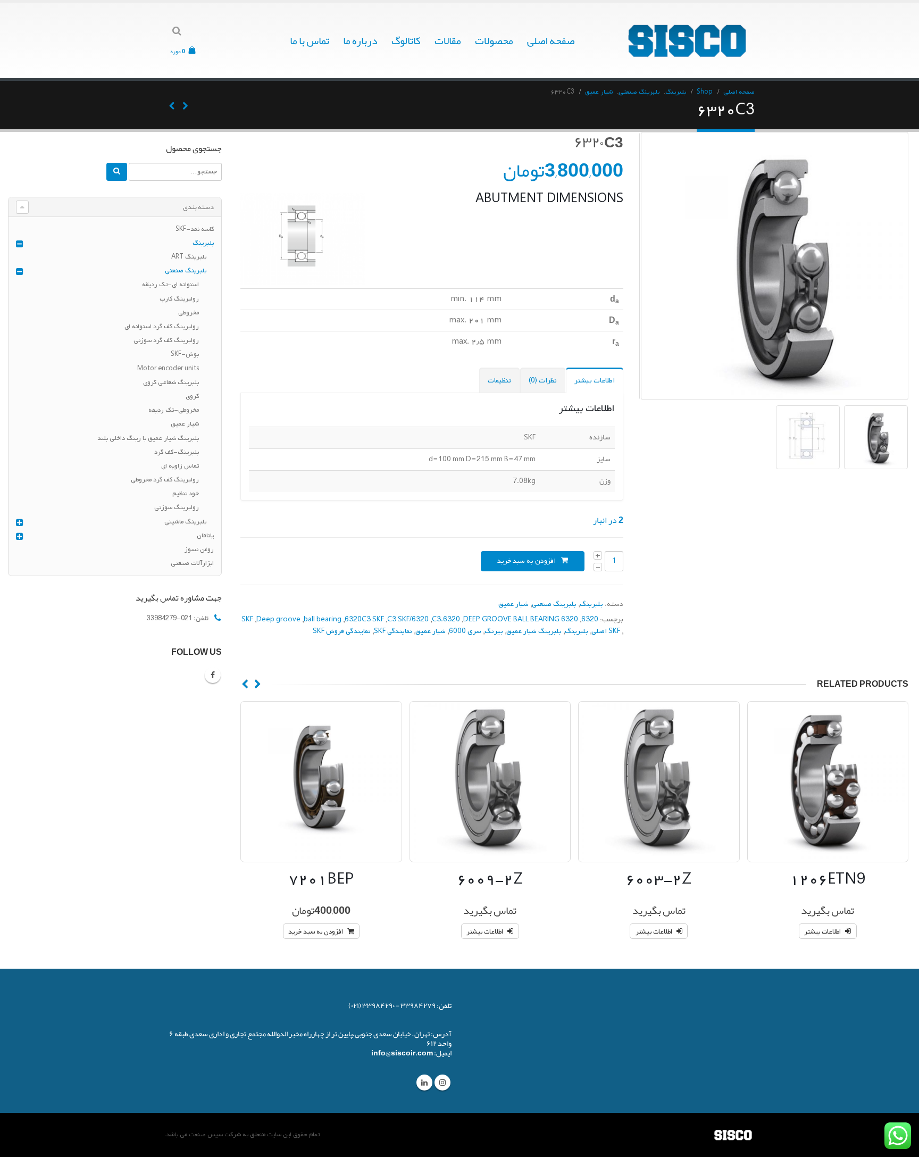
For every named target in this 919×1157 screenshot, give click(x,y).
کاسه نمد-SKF (195, 229)
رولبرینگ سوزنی (176, 507)
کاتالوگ (406, 40)
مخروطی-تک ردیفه (173, 410)
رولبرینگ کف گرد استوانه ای (161, 326)
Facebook (213, 675)
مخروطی (188, 312)
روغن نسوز (199, 549)
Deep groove (278, 619)
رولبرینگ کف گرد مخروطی (165, 480)
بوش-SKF (185, 354)
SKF (247, 619)
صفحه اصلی (550, 40)
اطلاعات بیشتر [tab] (594, 380)
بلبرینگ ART (188, 257)
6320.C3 (446, 619)
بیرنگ (493, 631)
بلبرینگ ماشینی (185, 522)
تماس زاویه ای (180, 466)
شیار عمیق (513, 604)
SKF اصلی (605, 631)
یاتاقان (205, 535)
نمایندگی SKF (393, 631)
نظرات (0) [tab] (543, 380)
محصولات (494, 40)
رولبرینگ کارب (179, 299)
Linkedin (424, 1083)
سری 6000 (465, 631)
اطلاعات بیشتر (822, 932)
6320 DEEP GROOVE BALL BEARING (520, 619)
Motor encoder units (168, 368)
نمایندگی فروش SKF (342, 631)
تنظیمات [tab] (499, 380)
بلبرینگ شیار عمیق (534, 631)
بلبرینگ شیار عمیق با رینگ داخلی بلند (148, 438)
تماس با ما (309, 40)
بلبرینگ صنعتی (554, 604)
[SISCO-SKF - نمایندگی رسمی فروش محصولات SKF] (688, 40)
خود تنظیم (185, 493)
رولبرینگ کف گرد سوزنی (166, 340)
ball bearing (322, 619)
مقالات (448, 40)
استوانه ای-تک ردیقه (170, 284)
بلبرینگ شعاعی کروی (171, 382)
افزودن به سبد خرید (526, 561)
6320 (589, 619)
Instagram (442, 1083)
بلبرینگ (591, 604)
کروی (192, 396)
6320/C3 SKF (408, 619)
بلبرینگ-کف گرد (176, 452)
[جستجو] (116, 172)
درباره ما (360, 40)
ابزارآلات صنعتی (192, 563)
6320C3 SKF (364, 619)
